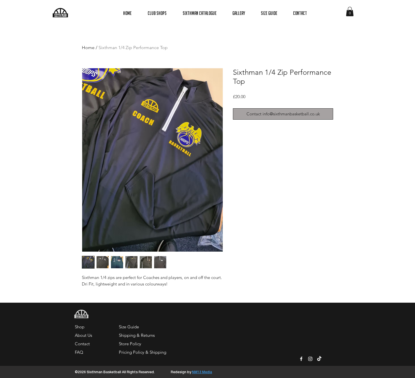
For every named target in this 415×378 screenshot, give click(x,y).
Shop (79, 326)
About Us (83, 335)
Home (88, 47)
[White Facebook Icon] (301, 359)
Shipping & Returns (137, 335)
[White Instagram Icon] (310, 359)
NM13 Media (202, 372)
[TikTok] (319, 359)
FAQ (79, 352)
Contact (82, 343)
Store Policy (130, 343)
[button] (350, 11)
